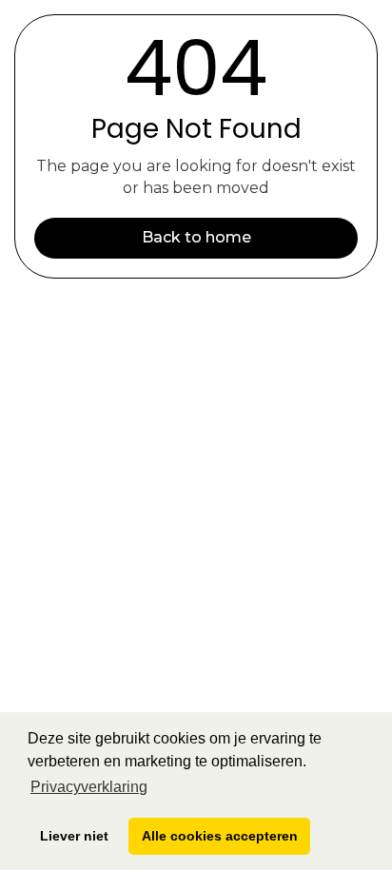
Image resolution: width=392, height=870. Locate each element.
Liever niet (74, 835)
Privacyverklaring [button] (88, 787)
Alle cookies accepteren (220, 835)
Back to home (196, 237)
